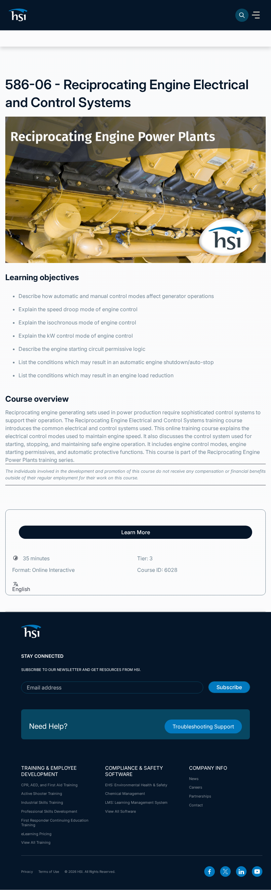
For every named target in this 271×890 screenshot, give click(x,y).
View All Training (36, 842)
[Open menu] (255, 15)
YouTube (257, 871)
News (194, 778)
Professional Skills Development (49, 811)
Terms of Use (48, 871)
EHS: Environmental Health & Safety (136, 785)
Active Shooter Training (41, 793)
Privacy (27, 871)
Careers (195, 787)
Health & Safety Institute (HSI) (19, 15)
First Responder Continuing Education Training (55, 822)
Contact (196, 805)
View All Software (120, 811)
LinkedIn (241, 871)
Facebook (209, 871)
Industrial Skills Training (42, 802)
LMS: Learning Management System (136, 802)
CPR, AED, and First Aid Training (49, 785)
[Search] (242, 15)
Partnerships (200, 796)
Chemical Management (125, 793)
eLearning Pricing (36, 834)
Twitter (225, 871)
